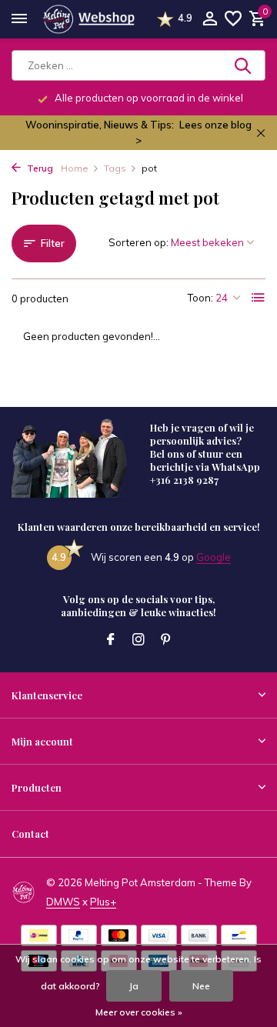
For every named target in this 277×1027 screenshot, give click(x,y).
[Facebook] (111, 640)
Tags (115, 168)
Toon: (200, 298)
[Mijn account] (209, 19)
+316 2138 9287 (184, 479)
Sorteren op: (138, 242)
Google (213, 557)
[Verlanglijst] (233, 19)
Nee (201, 986)
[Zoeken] (244, 65)
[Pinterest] (166, 640)
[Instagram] (138, 640)
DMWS (63, 901)
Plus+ (103, 901)
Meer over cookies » (138, 1012)
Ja (133, 986)
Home (74, 168)
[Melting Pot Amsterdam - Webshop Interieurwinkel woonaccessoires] (88, 19)
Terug (39, 168)
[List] (258, 298)
